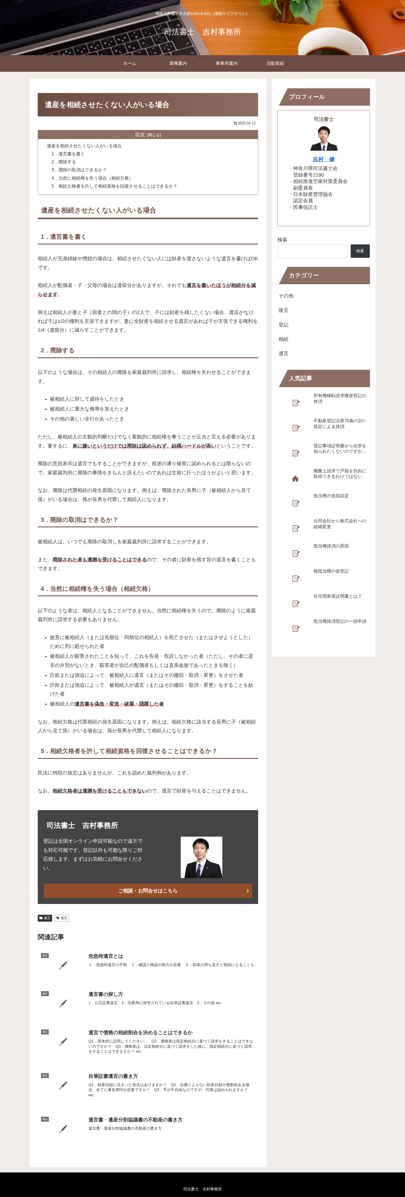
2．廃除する (64, 161)
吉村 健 (324, 159)
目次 (140, 134)
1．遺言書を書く (68, 153)
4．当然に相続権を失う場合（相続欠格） (92, 177)
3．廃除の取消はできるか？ (79, 169)
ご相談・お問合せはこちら (148, 890)
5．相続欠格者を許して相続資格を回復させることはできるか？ (114, 185)
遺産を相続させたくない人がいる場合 (84, 145)
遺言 (47, 918)
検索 (282, 240)
